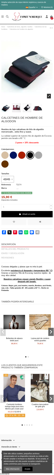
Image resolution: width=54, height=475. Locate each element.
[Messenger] (32, 232)
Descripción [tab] (8, 244)
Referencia (6, 185)
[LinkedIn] (21, 232)
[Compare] (14, 335)
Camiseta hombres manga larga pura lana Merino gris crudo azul (14, 406)
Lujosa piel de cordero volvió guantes (40, 339)
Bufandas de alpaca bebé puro (14, 339)
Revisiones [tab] (7, 258)
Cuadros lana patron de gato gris (40, 405)
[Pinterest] (15, 232)
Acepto (27, 469)
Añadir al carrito (28, 214)
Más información (13, 469)
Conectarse (4, 474)
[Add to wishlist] (13, 222)
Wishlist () (48, 7)
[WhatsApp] (26, 232)
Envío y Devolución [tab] (12, 253)
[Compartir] (4, 232)
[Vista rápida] (18, 335)
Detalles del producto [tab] (15, 249)
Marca (4, 188)
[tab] (27, 261)
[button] (25, 356)
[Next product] (52, 28)
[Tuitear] (10, 232)
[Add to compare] (40, 222)
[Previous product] (50, 28)
